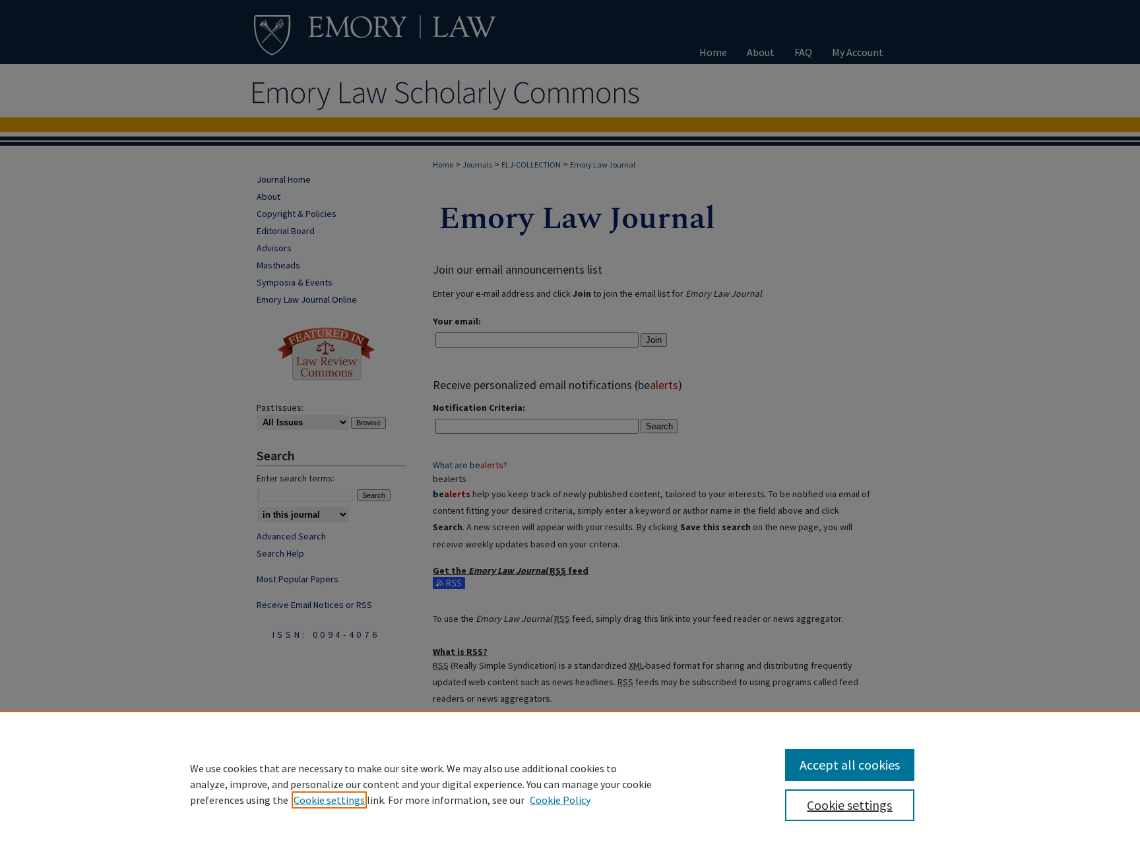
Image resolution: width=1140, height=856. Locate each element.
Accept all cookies (850, 764)
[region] (570, 783)
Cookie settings (329, 800)
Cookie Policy (560, 800)
